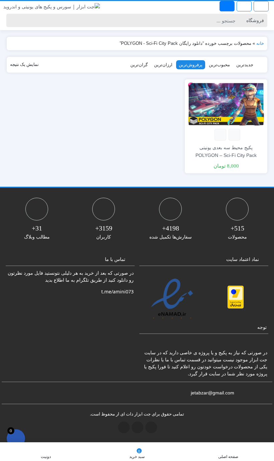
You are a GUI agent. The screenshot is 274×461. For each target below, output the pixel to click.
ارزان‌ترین (163, 65)
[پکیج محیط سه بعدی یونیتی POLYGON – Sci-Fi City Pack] (226, 103)
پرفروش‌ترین (190, 65)
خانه (260, 43)
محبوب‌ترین (219, 65)
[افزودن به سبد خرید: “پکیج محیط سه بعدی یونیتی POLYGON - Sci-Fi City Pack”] (234, 134)
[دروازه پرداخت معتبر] (236, 297)
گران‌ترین (139, 65)
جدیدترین (244, 65)
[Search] (12, 20)
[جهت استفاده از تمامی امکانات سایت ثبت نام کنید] (227, 6)
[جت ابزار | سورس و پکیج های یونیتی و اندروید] (51, 6)
